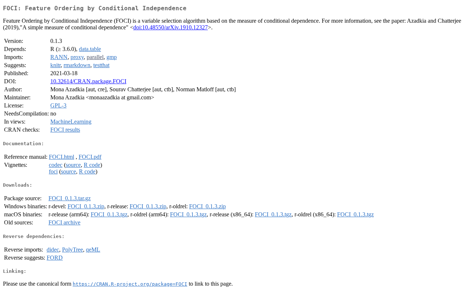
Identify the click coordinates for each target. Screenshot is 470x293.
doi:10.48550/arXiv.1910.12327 (170, 27)
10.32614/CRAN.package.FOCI (88, 81)
